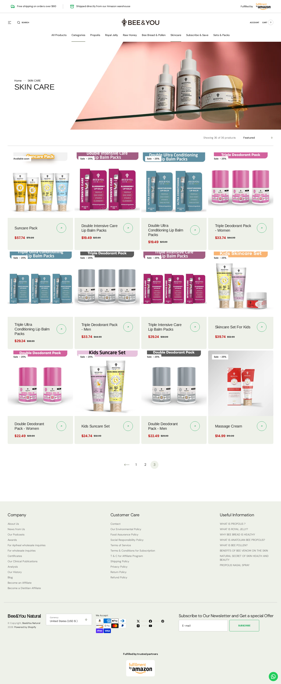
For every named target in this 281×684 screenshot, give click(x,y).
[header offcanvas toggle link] (11, 22)
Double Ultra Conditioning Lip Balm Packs (165, 230)
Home (18, 80)
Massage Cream (228, 426)
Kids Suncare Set (95, 426)
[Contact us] (273, 676)
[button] (23, 22)
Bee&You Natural (31, 623)
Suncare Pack (26, 228)
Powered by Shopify (25, 627)
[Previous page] (127, 465)
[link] (40, 185)
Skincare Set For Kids (232, 327)
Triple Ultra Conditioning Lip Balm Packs (32, 329)
